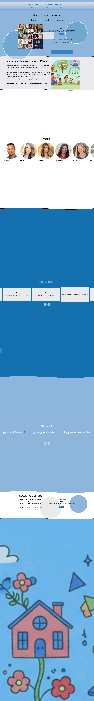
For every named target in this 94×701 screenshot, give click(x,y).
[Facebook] (5, 5)
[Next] (89, 150)
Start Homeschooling (49, 7)
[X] (3, 5)
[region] (47, 151)
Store (42, 7)
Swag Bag (47, 20)
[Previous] (4, 150)
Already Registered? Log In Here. (62, 51)
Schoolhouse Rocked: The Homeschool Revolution (47, 4)
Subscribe (57, 7)
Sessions (34, 20)
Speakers (60, 20)
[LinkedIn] (7, 5)
